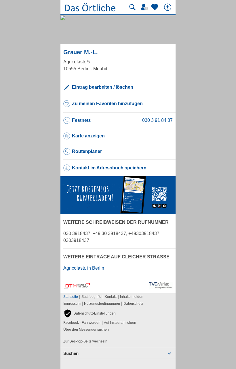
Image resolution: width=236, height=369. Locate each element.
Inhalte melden (131, 297)
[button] (89, 313)
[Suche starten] (132, 7)
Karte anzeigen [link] (88, 135)
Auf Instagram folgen (120, 323)
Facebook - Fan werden (81, 323)
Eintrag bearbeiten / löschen (102, 87)
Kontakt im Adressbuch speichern (109, 167)
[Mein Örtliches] (145, 7)
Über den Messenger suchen (86, 330)
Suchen (71, 353)
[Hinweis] (118, 211)
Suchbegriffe (91, 297)
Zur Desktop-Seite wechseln (85, 341)
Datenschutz (133, 304)
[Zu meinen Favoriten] (155, 7)
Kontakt (111, 297)
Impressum (72, 304)
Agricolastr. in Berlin (83, 268)
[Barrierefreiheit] (168, 7)
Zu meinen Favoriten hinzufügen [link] (107, 103)
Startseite (70, 297)
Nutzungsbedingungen (102, 304)
